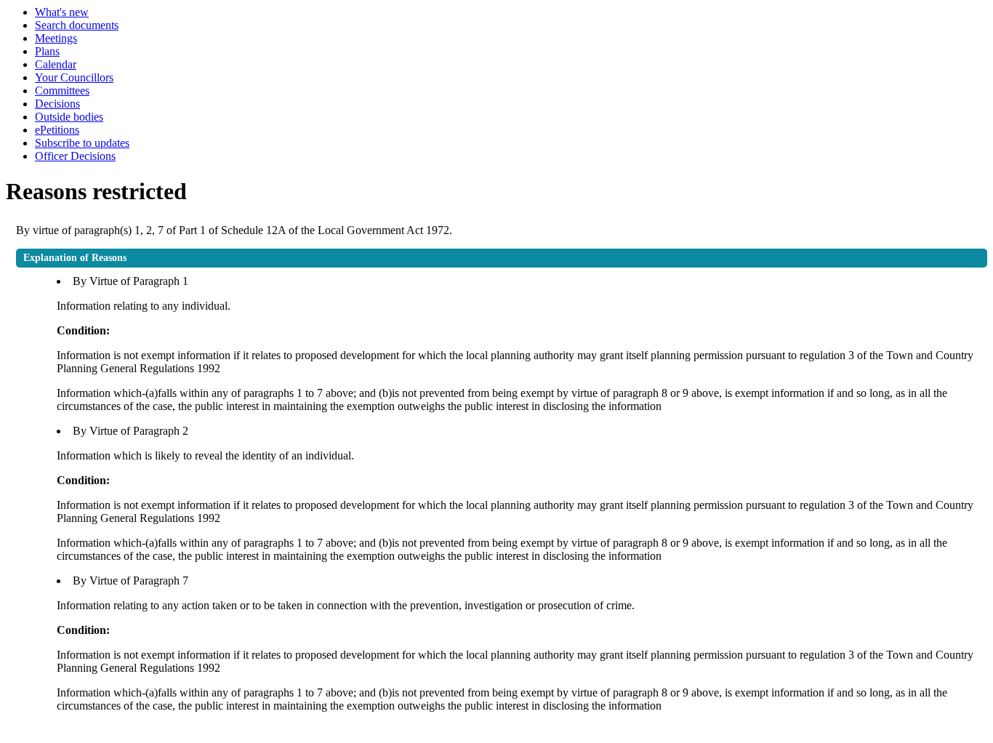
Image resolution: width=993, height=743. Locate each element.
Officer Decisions (75, 156)
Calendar (55, 64)
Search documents (76, 25)
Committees (62, 90)
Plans (47, 51)
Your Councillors (74, 77)
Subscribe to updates (82, 143)
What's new (62, 12)
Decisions (57, 103)
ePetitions (57, 130)
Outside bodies (69, 117)
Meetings (56, 38)
